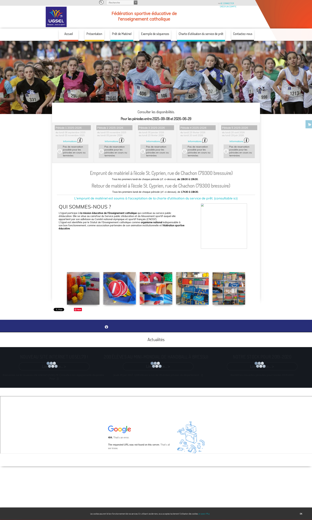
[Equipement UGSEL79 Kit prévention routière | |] (119, 296)
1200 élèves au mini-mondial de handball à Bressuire (158, 357)
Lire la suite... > (54, 366)
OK (301, 513)
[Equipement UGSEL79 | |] (83, 296)
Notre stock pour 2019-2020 (262, 357)
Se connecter (227, 3)
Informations (70, 141)
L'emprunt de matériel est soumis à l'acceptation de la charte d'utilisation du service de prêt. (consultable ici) (156, 198)
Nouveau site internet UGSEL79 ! (54, 357)
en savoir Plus (204, 513)
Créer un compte (228, 6)
